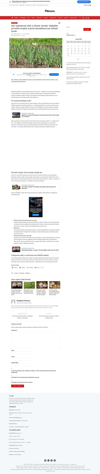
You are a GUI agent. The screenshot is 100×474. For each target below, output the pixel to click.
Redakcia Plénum (17, 33)
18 (71, 51)
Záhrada (46, 17)
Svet (28, 17)
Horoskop (39, 17)
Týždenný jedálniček (65, 466)
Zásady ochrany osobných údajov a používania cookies (29, 467)
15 (85, 48)
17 (68, 51)
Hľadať (67, 27)
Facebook (72, 466)
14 (82, 48)
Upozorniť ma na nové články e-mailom (21, 382)
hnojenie (22, 273)
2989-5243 (14, 423)
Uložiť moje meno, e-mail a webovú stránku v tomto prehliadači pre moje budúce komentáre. (33, 371)
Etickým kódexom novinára (22, 426)
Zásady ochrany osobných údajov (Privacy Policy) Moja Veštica (67, 469)
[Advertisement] (36, 87)
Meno (13, 350)
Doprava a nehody (86, 469)
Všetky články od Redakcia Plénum (24, 302)
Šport (33, 17)
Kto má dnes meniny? (80, 466)
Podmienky (11, 448)
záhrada (28, 273)
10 (68, 48)
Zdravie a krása (46, 466)
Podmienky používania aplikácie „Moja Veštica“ (43, 469)
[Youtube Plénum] (90, 5)
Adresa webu (14, 362)
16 (89, 48)
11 (71, 48)
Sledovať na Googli (54, 74)
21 (82, 51)
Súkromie (17, 448)
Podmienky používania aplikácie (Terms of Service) (21, 469)
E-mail (13, 356)
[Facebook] (85, 5)
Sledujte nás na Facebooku (15, 454)
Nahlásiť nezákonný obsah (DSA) (17, 451)
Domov (16, 17)
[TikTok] (88, 5)
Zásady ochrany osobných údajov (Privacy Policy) (73, 467)
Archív (67, 33)
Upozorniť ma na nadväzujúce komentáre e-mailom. (25, 377)
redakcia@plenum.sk (17, 417)
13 (78, 48)
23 (89, 51)
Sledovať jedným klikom (84, 1)
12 (75, 48)
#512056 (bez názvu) (50, 471)
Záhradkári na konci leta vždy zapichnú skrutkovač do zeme (28, 291)
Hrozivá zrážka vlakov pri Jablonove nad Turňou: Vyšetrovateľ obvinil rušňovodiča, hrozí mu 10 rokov (47, 5)
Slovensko (23, 17)
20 (78, 51)
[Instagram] (86, 5)
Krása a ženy (73, 17)
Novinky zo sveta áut (55, 466)
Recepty (66, 17)
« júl (78, 59)
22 (85, 51)
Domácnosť (53, 17)
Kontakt (51, 467)
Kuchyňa (60, 17)
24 (68, 53)
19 (75, 51)
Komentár (14, 330)
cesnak (17, 273)
